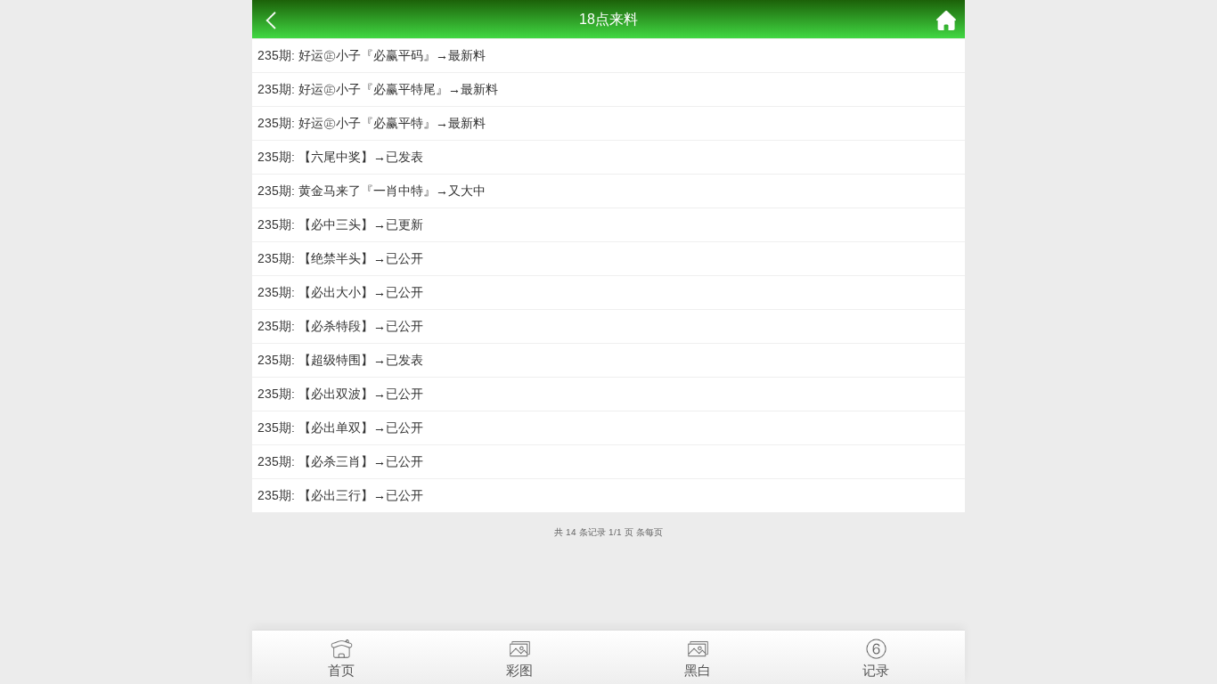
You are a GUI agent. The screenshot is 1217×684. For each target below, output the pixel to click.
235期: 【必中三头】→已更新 (340, 224)
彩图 (519, 670)
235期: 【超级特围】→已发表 (340, 360)
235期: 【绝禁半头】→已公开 (340, 258)
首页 (341, 670)
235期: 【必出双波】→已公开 (340, 394)
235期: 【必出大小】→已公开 (340, 292)
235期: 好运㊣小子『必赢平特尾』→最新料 (377, 89)
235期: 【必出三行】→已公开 (340, 495)
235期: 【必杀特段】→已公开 (340, 326)
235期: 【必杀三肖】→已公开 (340, 461)
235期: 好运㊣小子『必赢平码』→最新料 (371, 55)
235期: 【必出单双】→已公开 (340, 427)
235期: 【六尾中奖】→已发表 (340, 157)
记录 (875, 670)
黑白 (697, 670)
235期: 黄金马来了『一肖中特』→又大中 (371, 190)
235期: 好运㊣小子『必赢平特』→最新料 (371, 123)
